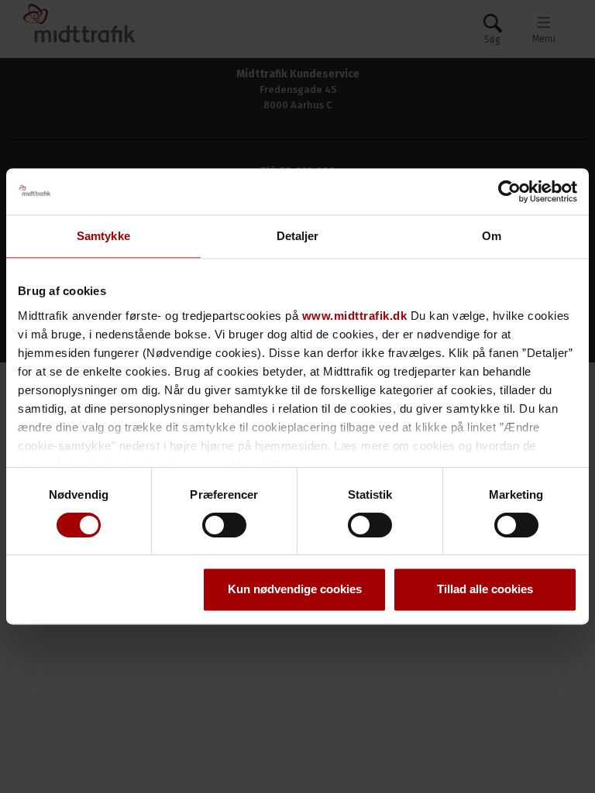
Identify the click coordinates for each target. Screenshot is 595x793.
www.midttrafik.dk (355, 315)
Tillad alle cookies (485, 589)
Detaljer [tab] (298, 235)
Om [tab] (491, 235)
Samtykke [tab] (103, 235)
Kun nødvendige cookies (295, 589)
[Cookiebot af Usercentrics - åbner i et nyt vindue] (509, 191)
